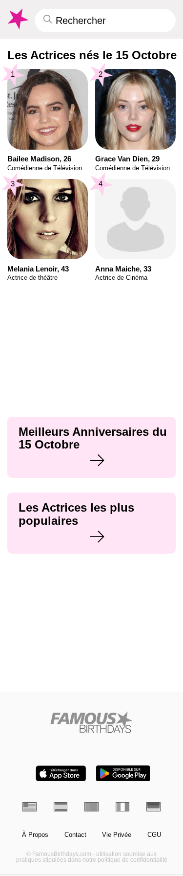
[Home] (91, 722)
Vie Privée (116, 835)
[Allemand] (153, 806)
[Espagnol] (61, 806)
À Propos (35, 835)
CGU (154, 835)
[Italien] (123, 806)
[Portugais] (91, 806)
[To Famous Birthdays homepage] (17, 19)
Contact (75, 835)
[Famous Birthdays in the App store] (61, 773)
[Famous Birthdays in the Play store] (123, 773)
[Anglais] (29, 806)
